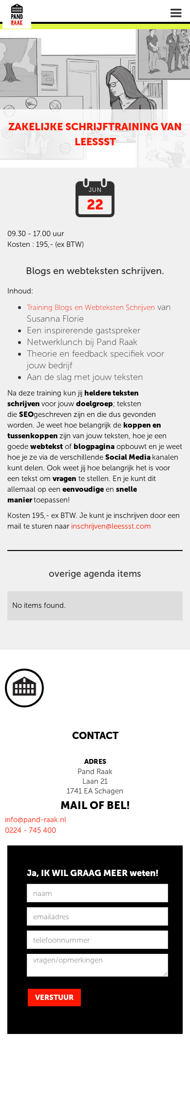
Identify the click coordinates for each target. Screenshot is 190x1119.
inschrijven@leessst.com (111, 526)
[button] (176, 13)
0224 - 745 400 (30, 830)
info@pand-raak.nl (35, 819)
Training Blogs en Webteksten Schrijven (91, 307)
